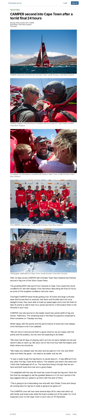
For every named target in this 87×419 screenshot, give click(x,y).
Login (65, 3)
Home (68, 414)
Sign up (75, 3)
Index (75, 414)
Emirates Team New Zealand (21, 24)
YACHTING (15, 10)
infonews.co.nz (14, 3)
